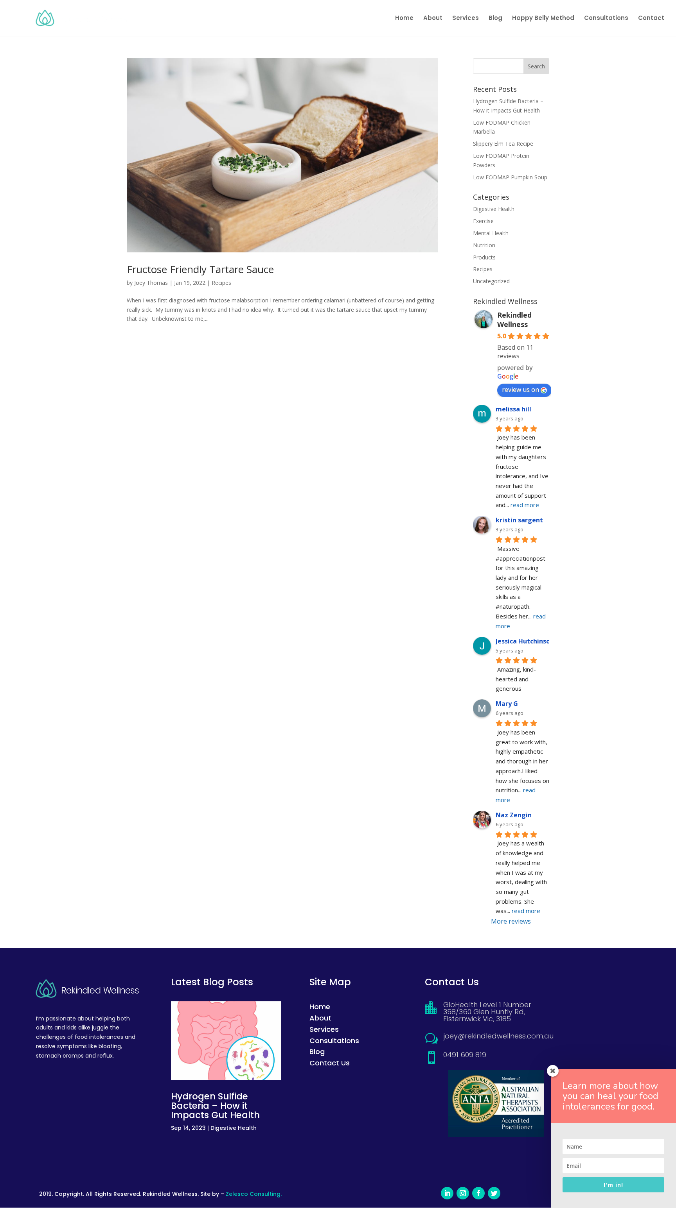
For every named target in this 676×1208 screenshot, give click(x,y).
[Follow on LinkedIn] (447, 1193)
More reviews (511, 921)
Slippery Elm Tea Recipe (503, 143)
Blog (495, 18)
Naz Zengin (514, 815)
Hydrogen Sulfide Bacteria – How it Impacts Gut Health (215, 1105)
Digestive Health (493, 209)
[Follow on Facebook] (478, 1193)
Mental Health (491, 233)
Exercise (483, 221)
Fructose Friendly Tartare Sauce (200, 269)
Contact (651, 18)
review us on (520, 389)
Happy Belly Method (543, 18)
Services (465, 18)
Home (404, 18)
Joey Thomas (151, 282)
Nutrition (484, 245)
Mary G (507, 703)
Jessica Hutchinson (525, 641)
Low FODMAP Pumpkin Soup (510, 177)
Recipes (221, 282)
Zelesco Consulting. (254, 1194)
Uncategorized (491, 281)
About (432, 18)
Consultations (606, 18)
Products (484, 257)
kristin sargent (519, 520)
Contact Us (329, 1063)
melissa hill (513, 409)
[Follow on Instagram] (463, 1193)
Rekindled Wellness (514, 319)
